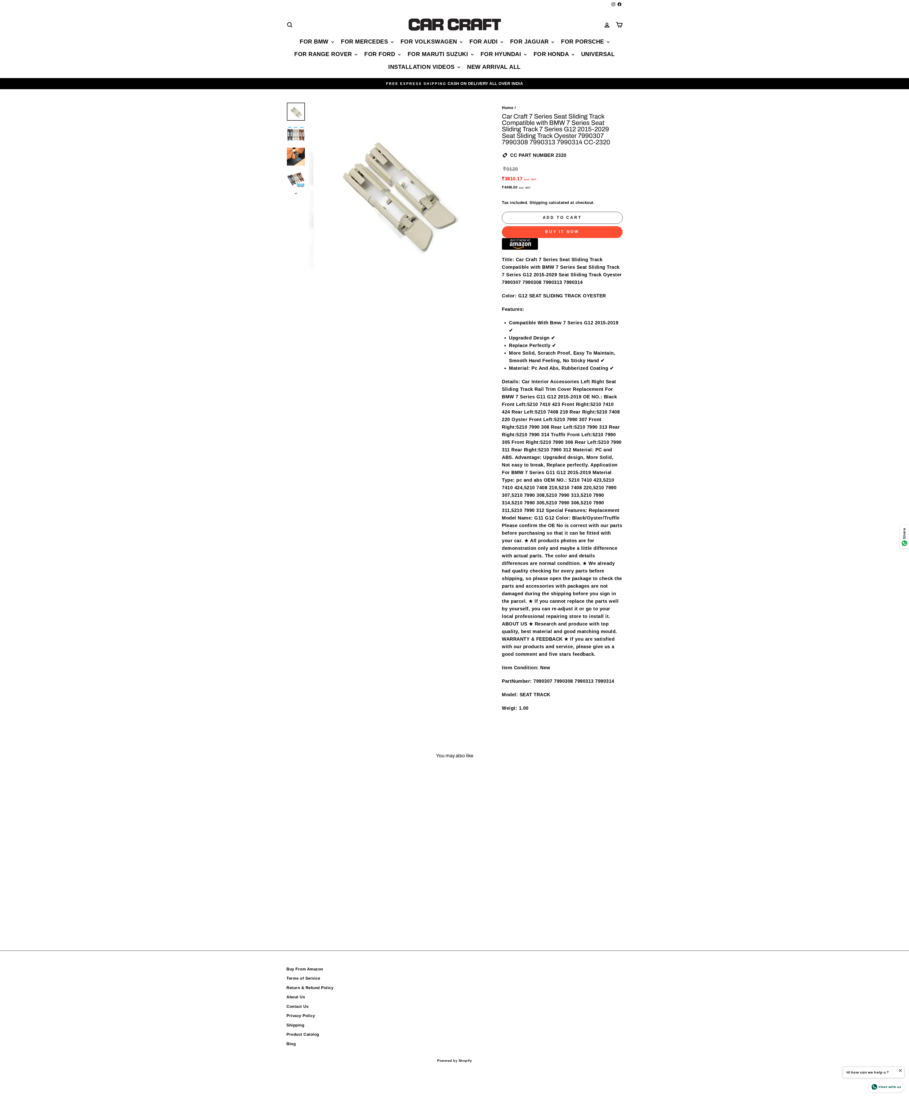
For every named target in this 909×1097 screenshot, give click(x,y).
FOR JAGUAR (530, 41)
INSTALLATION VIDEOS (422, 67)
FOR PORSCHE (583, 41)
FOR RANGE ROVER (324, 54)
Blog (291, 1044)
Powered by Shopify (454, 1060)
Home (507, 108)
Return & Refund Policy (309, 988)
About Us (295, 997)
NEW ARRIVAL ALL (494, 67)
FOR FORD (380, 54)
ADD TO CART (326, 914)
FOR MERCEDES (365, 41)
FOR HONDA (552, 54)
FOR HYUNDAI (502, 54)
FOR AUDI (484, 41)
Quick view (326, 843)
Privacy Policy (300, 1015)
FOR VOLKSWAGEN (430, 41)
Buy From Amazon (304, 969)
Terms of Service (303, 978)
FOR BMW (315, 41)
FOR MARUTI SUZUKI (439, 54)
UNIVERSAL (598, 54)
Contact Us (297, 1006)
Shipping (538, 202)
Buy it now (562, 232)
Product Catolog (302, 1034)
